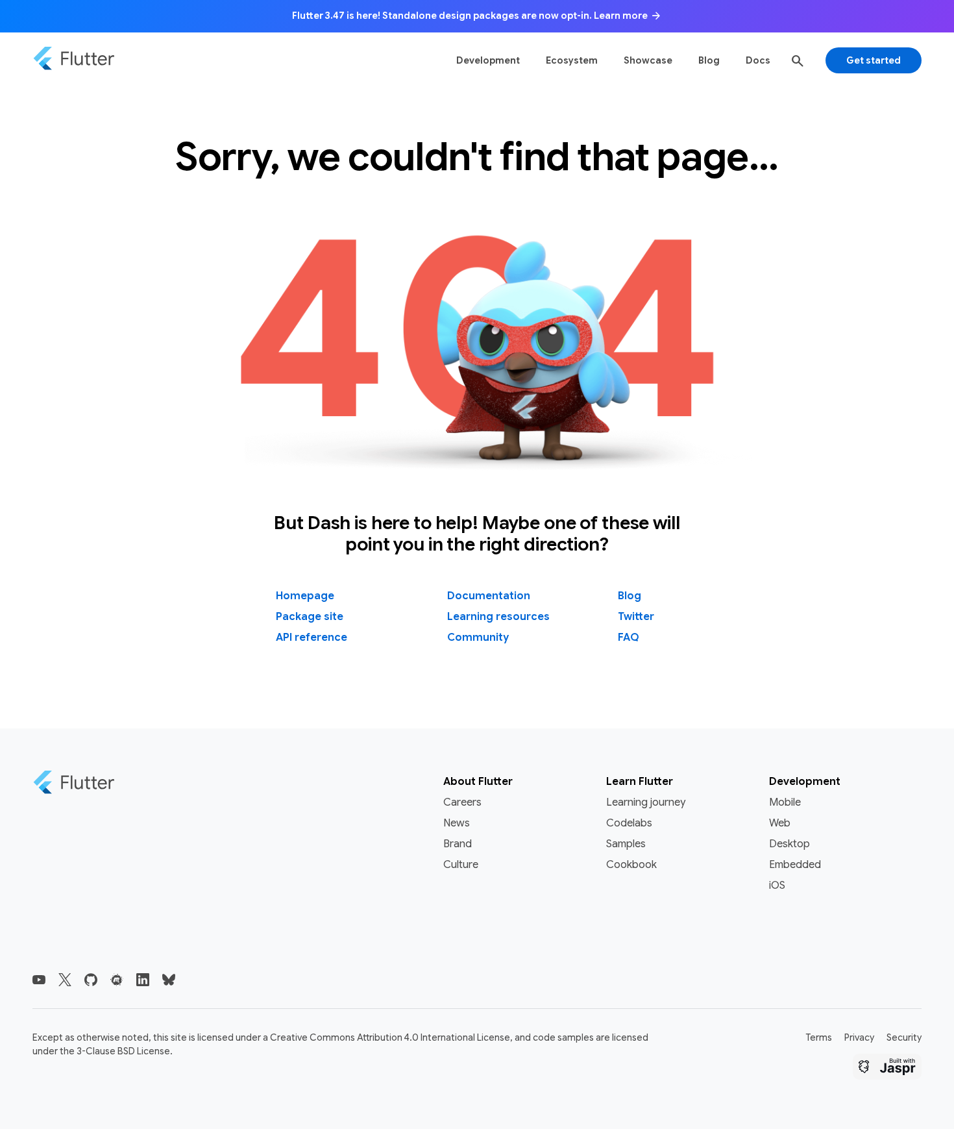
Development (488, 60)
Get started (873, 60)
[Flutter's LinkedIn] (142, 979)
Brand (457, 843)
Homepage (305, 595)
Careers (462, 802)
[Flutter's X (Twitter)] (64, 979)
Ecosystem (572, 60)
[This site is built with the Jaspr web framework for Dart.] (887, 1069)
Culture (460, 864)
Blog (709, 60)
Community (478, 637)
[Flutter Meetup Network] (116, 979)
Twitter (636, 616)
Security (904, 1037)
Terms (818, 1037)
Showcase (648, 60)
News (456, 823)
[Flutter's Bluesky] (168, 979)
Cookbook (631, 864)
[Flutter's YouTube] (38, 979)
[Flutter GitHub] (90, 979)
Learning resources (498, 616)
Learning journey (645, 802)
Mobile (785, 802)
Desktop (789, 843)
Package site (309, 616)
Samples (626, 843)
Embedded (795, 864)
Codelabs (629, 823)
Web (779, 823)
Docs (758, 60)
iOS (777, 885)
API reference (311, 637)
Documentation (488, 595)
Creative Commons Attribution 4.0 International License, (391, 1037)
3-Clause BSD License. (125, 1051)
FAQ (628, 637)
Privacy (859, 1037)
